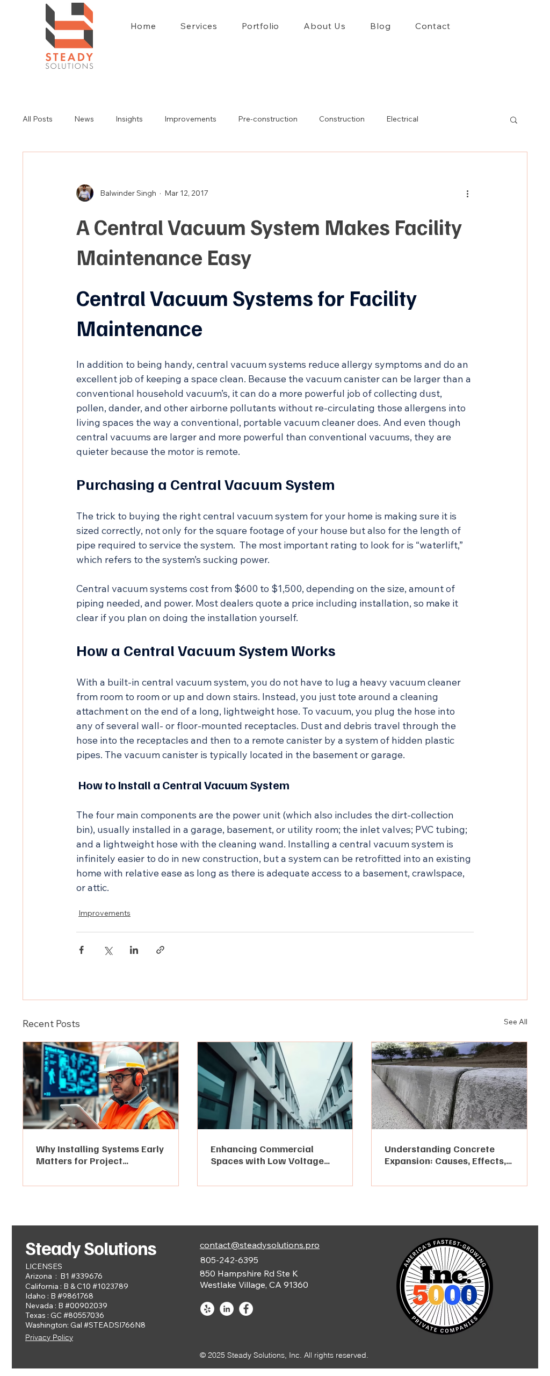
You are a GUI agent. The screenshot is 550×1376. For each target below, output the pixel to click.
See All (515, 1021)
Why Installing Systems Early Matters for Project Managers (100, 1154)
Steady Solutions (90, 1247)
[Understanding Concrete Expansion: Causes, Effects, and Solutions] (449, 1085)
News (84, 119)
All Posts (38, 119)
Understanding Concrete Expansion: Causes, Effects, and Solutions (445, 1154)
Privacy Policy (49, 1337)
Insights (129, 119)
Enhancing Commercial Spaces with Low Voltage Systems (267, 1154)
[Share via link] (160, 950)
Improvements (190, 119)
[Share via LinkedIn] (134, 950)
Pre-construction (268, 119)
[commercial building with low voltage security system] (275, 1085)
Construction (342, 119)
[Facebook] (246, 1309)
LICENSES (43, 1266)
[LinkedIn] (227, 1309)
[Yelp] (207, 1309)
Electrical (402, 119)
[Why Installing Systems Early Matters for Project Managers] (100, 1085)
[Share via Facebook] (81, 950)
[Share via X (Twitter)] (108, 950)
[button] (514, 119)
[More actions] (467, 193)
